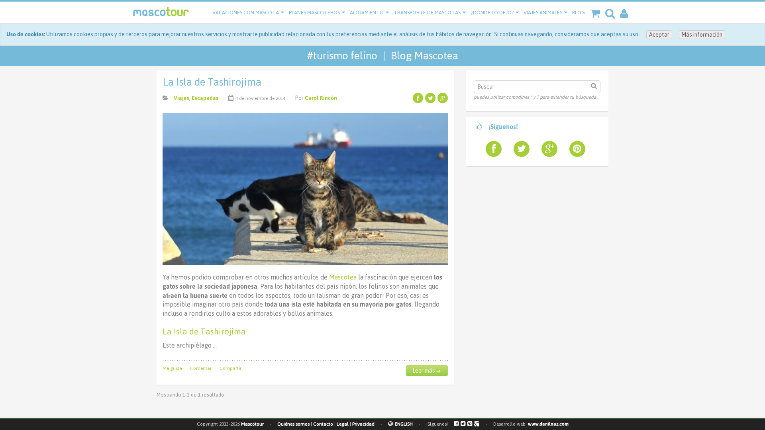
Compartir (230, 368)
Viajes (181, 98)
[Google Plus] (477, 424)
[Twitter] (463, 424)
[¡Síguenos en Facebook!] (490, 149)
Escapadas (205, 98)
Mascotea (343, 277)
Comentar (201, 368)
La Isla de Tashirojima (212, 82)
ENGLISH (404, 424)
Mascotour (252, 424)
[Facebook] (456, 424)
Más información (702, 34)
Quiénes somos (293, 424)
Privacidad (363, 424)
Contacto (323, 424)
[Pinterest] (470, 424)
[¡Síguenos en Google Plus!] (546, 149)
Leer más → (426, 370)
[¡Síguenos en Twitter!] (518, 149)
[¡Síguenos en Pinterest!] (574, 149)
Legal (343, 424)
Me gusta (172, 368)
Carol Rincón (321, 98)
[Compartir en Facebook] (418, 98)
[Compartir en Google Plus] (442, 98)
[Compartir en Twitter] (430, 98)
